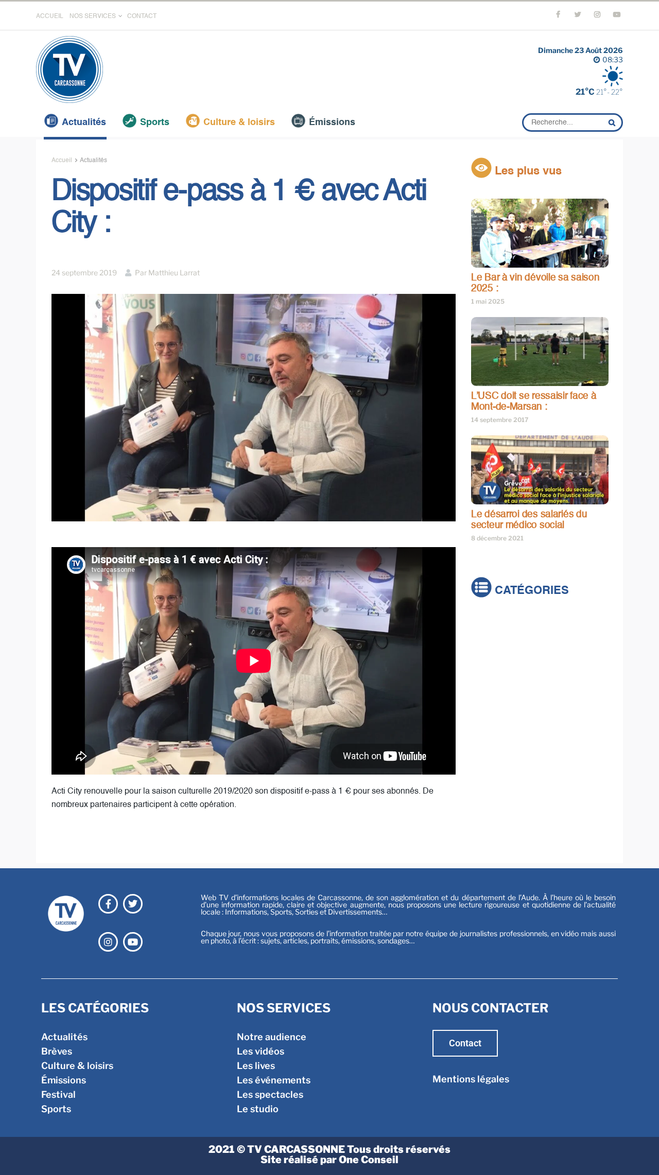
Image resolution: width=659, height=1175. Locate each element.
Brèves (486, 639)
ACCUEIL (49, 16)
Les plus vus (527, 171)
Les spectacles (270, 1094)
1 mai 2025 (488, 301)
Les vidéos (260, 1051)
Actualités (84, 122)
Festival (488, 682)
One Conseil (368, 1159)
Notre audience (271, 1036)
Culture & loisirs (239, 122)
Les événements (273, 1080)
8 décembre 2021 (497, 538)
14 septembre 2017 (499, 420)
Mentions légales (470, 1079)
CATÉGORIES (530, 591)
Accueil (61, 160)
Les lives (256, 1065)
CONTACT (142, 16)
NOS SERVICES (93, 16)
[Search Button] (613, 122)
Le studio (258, 1108)
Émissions (332, 122)
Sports (154, 122)
